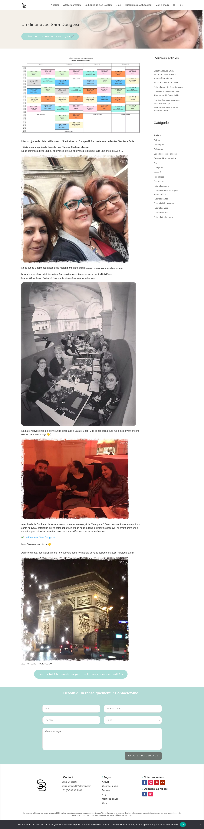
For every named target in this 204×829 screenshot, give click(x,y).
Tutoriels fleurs (161, 212)
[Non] (200, 824)
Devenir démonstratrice (165, 158)
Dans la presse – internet (165, 154)
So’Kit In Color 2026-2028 (166, 82)
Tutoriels (106, 790)
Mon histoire (162, 5)
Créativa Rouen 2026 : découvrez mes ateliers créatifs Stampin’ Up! (165, 74)
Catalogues (159, 144)
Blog (118, 5)
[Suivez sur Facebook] (144, 782)
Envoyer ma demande (143, 755)
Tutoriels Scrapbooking (138, 5)
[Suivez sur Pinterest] (156, 782)
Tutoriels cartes (161, 199)
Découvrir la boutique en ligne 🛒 (50, 36)
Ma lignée (158, 167)
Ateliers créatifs (72, 5)
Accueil (55, 5)
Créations (158, 149)
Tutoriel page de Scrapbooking (168, 87)
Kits (155, 163)
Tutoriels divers (161, 208)
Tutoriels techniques (163, 217)
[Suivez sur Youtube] (162, 782)
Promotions (159, 181)
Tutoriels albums (161, 186)
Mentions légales (110, 798)
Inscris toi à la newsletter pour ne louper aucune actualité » (81, 674)
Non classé (159, 177)
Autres (157, 140)
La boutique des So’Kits (98, 5)
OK (183, 824)
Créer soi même (110, 786)
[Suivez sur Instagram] (150, 782)
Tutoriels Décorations (164, 203)
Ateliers (157, 135)
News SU (158, 172)
